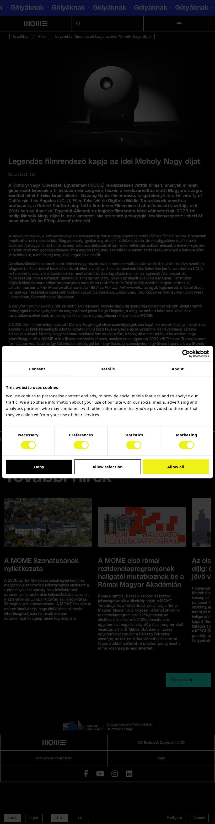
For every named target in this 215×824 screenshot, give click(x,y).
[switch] (81, 445)
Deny (39, 466)
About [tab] (178, 368)
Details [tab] (107, 368)
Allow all (175, 466)
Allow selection (108, 466)
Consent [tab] (37, 368)
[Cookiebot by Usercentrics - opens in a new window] (186, 354)
